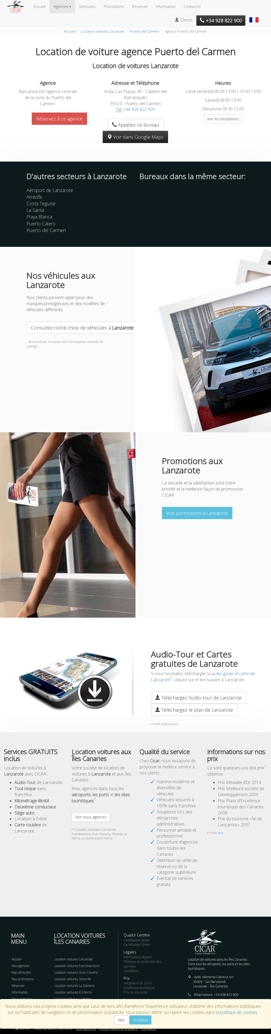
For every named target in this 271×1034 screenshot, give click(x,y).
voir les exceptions (223, 118)
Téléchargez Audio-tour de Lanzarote (201, 697)
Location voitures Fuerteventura (77, 966)
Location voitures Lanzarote (102, 31)
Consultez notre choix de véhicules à (82, 327)
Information (166, 6)
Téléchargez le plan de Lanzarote (196, 710)
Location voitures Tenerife (73, 979)
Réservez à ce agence (59, 118)
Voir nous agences (90, 816)
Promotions (114, 6)
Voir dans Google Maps (138, 137)
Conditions (131, 971)
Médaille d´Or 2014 (137, 983)
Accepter (140, 1019)
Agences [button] (61, 6)
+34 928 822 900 (139, 109)
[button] (254, 17)
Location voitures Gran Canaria (76, 972)
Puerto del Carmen (144, 31)
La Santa (35, 210)
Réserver (140, 6)
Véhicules (87, 6)
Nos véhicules (21, 972)
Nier (121, 1019)
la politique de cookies (236, 1012)
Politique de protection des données (142, 963)
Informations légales (138, 957)
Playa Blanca (39, 216)
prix (220, 833)
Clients (185, 20)
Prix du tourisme (135, 992)
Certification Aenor (137, 940)
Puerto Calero (40, 223)
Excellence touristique (139, 988)
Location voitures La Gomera (74, 985)
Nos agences (20, 966)
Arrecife (34, 197)
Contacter (192, 6)
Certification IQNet (137, 944)
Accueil (39, 6)
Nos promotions (23, 979)
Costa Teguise (41, 203)
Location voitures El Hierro (73, 992)
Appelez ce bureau (138, 125)
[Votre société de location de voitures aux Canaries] (18, 6)
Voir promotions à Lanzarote (197, 513)
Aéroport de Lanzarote (49, 190)
